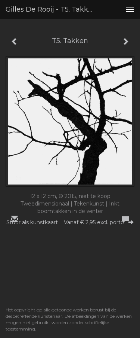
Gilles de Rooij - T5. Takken (51, 9)
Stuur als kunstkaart (65, 222)
